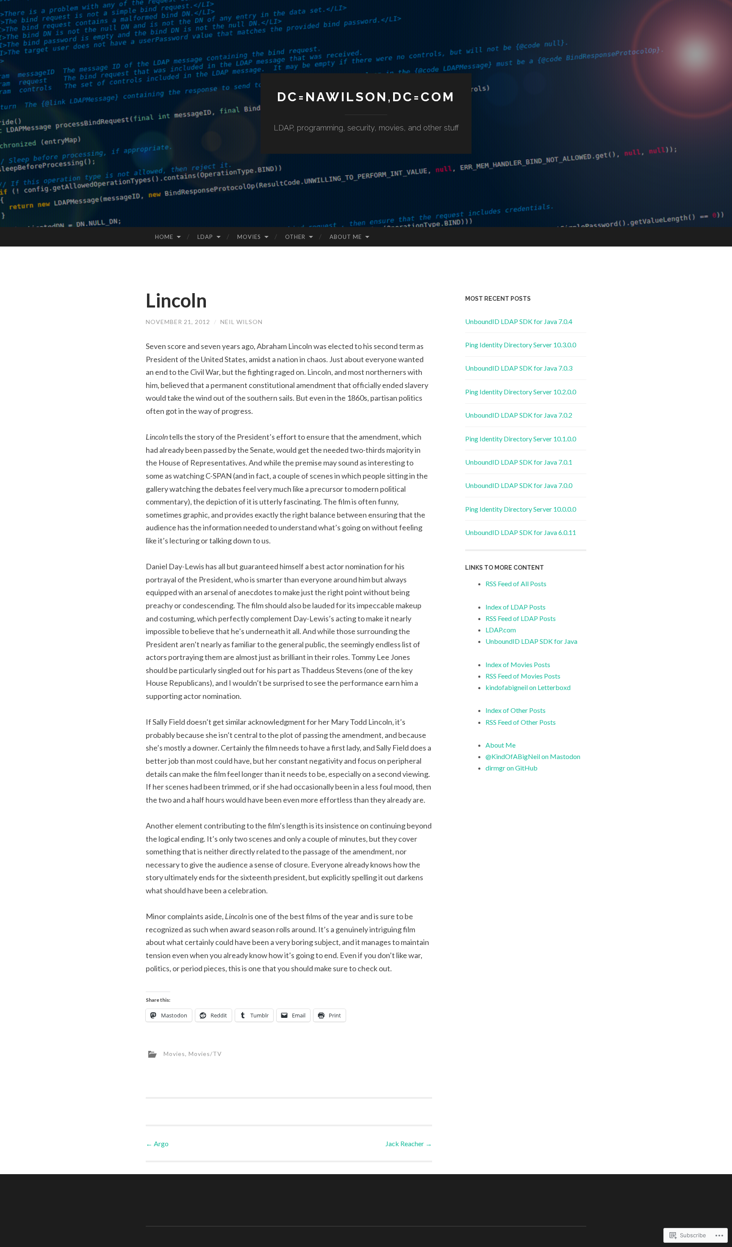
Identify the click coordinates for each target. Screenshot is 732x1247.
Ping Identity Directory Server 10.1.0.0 (520, 439)
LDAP (205, 236)
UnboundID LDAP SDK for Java (531, 641)
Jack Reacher (408, 1143)
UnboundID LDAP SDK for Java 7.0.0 (518, 485)
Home (164, 236)
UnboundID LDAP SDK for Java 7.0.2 (518, 415)
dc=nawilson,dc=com (366, 96)
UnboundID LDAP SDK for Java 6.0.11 (520, 532)
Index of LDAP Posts (515, 607)
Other (295, 236)
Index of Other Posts (515, 710)
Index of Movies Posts (517, 664)
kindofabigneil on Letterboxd (528, 687)
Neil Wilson (241, 321)
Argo (157, 1143)
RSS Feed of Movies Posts (522, 676)
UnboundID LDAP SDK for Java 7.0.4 (518, 321)
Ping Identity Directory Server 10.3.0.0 (520, 345)
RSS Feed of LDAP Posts (520, 618)
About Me (346, 236)
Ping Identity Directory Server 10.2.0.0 (520, 392)
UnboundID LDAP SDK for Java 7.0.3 (518, 368)
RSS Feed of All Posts (515, 583)
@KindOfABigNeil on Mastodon (532, 756)
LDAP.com (500, 630)
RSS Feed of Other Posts (520, 722)
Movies (249, 236)
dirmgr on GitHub (511, 768)
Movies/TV (205, 1053)
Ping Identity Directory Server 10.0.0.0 (520, 509)
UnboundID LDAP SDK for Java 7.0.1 (518, 462)
